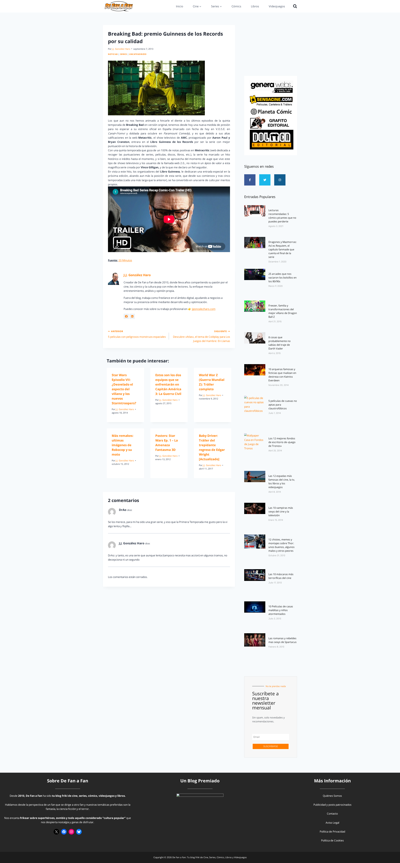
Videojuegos (277, 6)
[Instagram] (279, 180)
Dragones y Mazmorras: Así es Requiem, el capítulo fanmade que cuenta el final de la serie (282, 249)
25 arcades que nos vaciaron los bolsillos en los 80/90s (282, 277)
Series (123, 54)
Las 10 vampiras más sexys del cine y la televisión (280, 511)
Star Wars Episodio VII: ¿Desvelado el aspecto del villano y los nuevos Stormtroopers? (124, 389)
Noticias (113, 54)
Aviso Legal (332, 822)
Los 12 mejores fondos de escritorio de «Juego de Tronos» (281, 442)
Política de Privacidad (332, 831)
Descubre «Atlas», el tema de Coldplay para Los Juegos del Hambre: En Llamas (201, 336)
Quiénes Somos (332, 796)
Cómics (236, 6)
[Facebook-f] (249, 180)
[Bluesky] (79, 832)
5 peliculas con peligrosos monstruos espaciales (137, 334)
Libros (255, 6)
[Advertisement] (270, 49)
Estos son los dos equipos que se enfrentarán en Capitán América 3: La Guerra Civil (168, 384)
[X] (56, 832)
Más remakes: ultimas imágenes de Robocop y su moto (122, 445)
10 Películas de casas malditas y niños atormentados (280, 610)
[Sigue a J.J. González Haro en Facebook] (126, 316)
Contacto (332, 813)
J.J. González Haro (121, 48)
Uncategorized (138, 54)
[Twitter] (264, 180)
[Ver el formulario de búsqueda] (294, 6)
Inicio (179, 6)
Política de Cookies (332, 840)
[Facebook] (64, 832)
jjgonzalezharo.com (203, 309)
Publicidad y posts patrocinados (332, 804)
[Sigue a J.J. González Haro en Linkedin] (132, 316)
